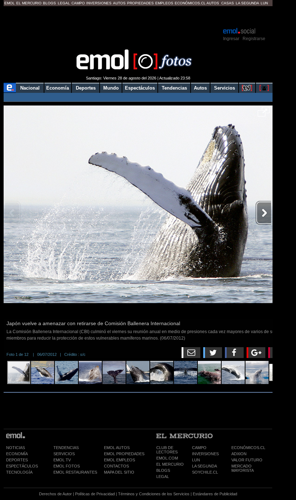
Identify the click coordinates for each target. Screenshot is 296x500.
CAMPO (199, 447)
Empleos (164, 3)
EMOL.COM (167, 458)
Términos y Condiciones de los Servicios (154, 494)
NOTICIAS (15, 447)
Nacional (30, 88)
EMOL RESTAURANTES (75, 472)
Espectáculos (140, 88)
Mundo (111, 88)
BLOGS (163, 470)
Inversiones (99, 3)
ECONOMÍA (17, 454)
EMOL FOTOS (66, 466)
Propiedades (140, 3)
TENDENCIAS (66, 447)
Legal (64, 3)
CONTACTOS (116, 466)
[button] (263, 114)
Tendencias (174, 88)
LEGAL (162, 476)
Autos (119, 3)
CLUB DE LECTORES (167, 449)
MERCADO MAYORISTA (242, 468)
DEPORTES (17, 460)
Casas (227, 3)
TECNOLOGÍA (19, 472)
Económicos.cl (190, 3)
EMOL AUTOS (117, 447)
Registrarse (254, 38)
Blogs (49, 3)
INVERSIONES (205, 454)
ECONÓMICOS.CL (248, 447)
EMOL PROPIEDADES (124, 454)
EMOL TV (62, 460)
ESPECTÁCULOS (22, 466)
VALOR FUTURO (246, 460)
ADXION (239, 454)
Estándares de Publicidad (215, 494)
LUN (196, 460)
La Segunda (247, 3)
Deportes (86, 88)
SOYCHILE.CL (205, 472)
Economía (57, 88)
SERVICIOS (64, 454)
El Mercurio (29, 3)
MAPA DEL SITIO (119, 472)
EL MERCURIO (170, 464)
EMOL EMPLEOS (119, 460)
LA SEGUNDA (204, 466)
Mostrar (138, 16)
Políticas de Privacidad (95, 494)
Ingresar (231, 38)
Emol (9, 3)
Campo (78, 3)
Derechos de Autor (55, 494)
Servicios (224, 88)
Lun (264, 3)
